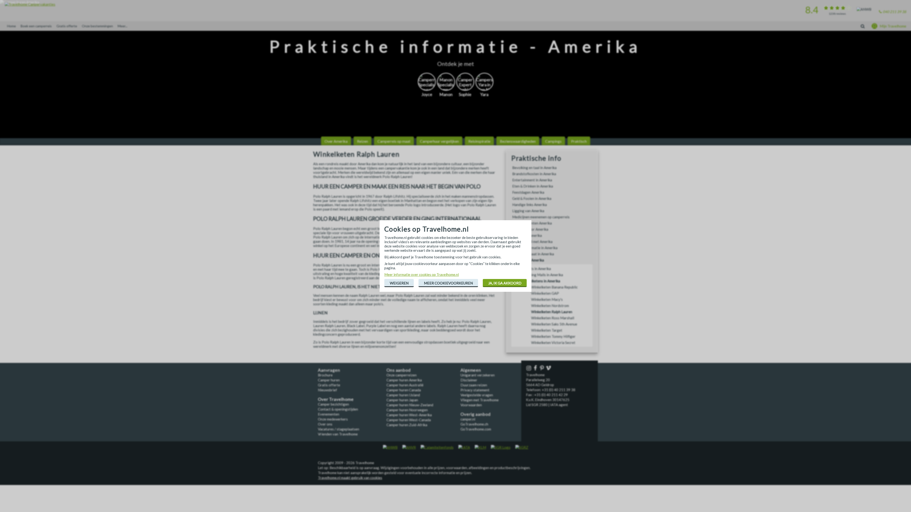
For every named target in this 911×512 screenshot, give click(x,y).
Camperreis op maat (393, 141)
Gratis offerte (66, 26)
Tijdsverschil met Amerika (532, 241)
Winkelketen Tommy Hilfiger (553, 336)
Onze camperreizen (401, 375)
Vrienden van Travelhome (338, 434)
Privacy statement (474, 390)
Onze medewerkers (333, 419)
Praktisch (579, 141)
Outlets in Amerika (536, 268)
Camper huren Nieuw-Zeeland (409, 405)
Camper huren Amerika (404, 380)
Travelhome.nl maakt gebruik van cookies (350, 477)
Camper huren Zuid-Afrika (406, 425)
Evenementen (328, 414)
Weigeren (399, 283)
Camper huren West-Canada (408, 420)
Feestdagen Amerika (528, 192)
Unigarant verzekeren (477, 375)
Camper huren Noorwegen (407, 410)
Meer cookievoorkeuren (448, 283)
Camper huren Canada (403, 390)
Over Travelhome (336, 399)
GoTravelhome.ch (474, 424)
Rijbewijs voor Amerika (530, 229)
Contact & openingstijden (338, 409)
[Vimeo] (549, 368)
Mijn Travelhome (893, 26)
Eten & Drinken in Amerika (532, 186)
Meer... (122, 26)
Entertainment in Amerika (532, 180)
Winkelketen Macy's (547, 299)
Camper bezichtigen (333, 404)
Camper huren (329, 380)
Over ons (325, 424)
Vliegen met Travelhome (479, 400)
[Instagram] (529, 368)
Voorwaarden (471, 405)
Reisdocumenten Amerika (532, 223)
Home (11, 26)
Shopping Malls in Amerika (542, 275)
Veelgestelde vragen (476, 395)
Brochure (325, 375)
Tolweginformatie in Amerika (535, 248)
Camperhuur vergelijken (439, 141)
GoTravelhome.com (475, 429)
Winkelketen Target (546, 330)
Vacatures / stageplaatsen (338, 429)
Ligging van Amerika (528, 211)
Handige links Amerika (529, 204)
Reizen (362, 141)
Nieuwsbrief (327, 390)
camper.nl (467, 419)
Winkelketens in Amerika (541, 281)
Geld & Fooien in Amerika (531, 198)
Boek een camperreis (36, 26)
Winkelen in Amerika (528, 260)
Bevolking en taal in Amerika (534, 167)
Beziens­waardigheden (518, 141)
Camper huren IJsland (403, 395)
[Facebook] (536, 368)
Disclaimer (468, 380)
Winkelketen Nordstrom (550, 305)
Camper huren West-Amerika (409, 415)
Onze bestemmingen (97, 26)
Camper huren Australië (404, 385)
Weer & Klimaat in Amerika (533, 254)
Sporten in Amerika (527, 235)
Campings (553, 141)
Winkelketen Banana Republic (554, 287)
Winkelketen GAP (545, 293)
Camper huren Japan (402, 400)
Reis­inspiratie (479, 141)
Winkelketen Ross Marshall (552, 318)
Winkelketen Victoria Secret (553, 342)
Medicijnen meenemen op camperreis (541, 217)
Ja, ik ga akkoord (504, 283)
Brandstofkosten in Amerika (534, 174)
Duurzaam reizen (473, 385)
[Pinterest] (542, 368)
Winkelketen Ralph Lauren (551, 312)
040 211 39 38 (894, 11)
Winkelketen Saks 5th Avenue (554, 324)
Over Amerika (336, 141)
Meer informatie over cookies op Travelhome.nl (421, 274)
